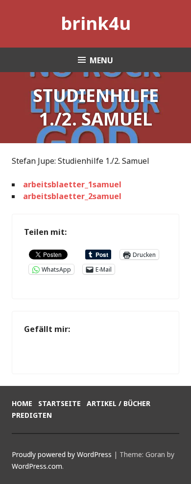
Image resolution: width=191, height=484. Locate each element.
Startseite (59, 403)
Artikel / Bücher (118, 403)
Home (22, 403)
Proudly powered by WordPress (62, 454)
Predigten (32, 415)
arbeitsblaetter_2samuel (72, 196)
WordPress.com (37, 466)
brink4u (96, 23)
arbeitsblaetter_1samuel (72, 184)
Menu (101, 60)
